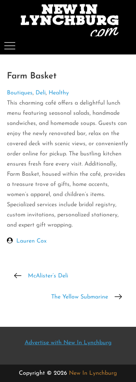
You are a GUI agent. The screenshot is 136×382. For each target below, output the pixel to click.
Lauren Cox (31, 241)
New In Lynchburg (93, 373)
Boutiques (20, 93)
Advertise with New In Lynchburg (68, 343)
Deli (41, 93)
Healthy (59, 93)
